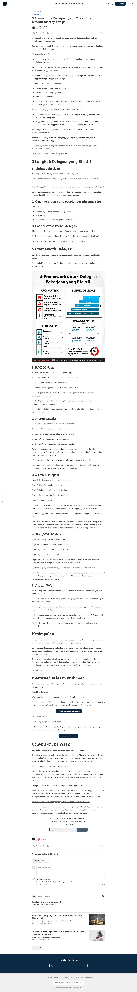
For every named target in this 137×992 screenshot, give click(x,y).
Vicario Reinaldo (42, 26)
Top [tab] (34, 896)
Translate (36, 14)
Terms (78, 978)
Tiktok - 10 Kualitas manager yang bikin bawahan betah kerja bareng (61, 801)
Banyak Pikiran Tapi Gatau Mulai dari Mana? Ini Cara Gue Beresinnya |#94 (58, 932)
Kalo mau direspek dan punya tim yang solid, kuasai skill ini (52, 921)
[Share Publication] (112, 4)
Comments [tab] (36, 860)
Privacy (72, 978)
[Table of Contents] (2, 496)
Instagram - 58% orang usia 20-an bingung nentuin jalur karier (58, 785)
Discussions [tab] (47, 896)
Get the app (78, 983)
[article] (68, 906)
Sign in (130, 4)
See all (36, 948)
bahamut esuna (41, 879)
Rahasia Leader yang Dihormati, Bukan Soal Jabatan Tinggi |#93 (57, 916)
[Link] (29, 161)
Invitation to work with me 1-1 (46, 902)
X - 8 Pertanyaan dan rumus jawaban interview (51, 766)
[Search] (108, 4)
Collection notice (86, 978)
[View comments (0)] (52, 926)
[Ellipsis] (104, 879)
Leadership (36, 11)
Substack (59, 988)
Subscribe (120, 4)
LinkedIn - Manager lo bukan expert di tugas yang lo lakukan (58, 750)
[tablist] (40, 861)
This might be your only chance (43, 905)
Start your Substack (63, 983)
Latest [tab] (40, 896)
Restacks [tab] (45, 860)
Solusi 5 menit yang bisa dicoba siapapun (46, 937)
